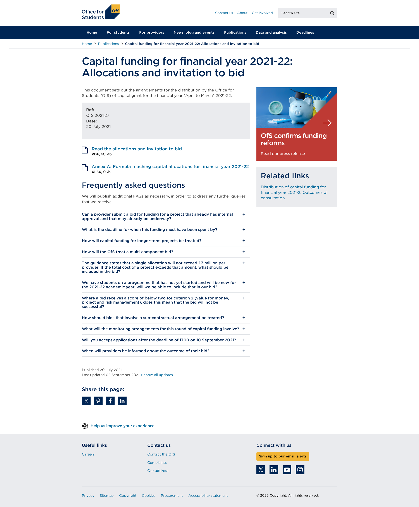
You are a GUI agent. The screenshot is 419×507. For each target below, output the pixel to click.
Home (92, 32)
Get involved (262, 13)
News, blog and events (194, 32)
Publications (235, 32)
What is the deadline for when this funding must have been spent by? (149, 229)
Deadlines (305, 32)
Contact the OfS (161, 454)
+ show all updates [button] (157, 375)
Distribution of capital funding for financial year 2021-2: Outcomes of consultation (294, 192)
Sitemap (107, 495)
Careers (88, 454)
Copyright (127, 495)
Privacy (88, 495)
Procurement (172, 495)
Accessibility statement (208, 495)
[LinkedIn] (274, 469)
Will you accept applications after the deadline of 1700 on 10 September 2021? (159, 340)
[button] (86, 401)
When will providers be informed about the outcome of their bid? (146, 351)
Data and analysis (271, 32)
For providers (151, 32)
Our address (157, 471)
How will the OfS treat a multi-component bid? (127, 251)
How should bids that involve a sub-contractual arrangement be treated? (153, 317)
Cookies (148, 495)
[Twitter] (260, 469)
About (242, 13)
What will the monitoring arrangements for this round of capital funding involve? (160, 329)
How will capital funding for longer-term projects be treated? (141, 240)
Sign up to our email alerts (283, 456)
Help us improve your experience (123, 425)
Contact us (224, 13)
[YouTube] (287, 469)
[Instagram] (300, 469)
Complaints (157, 463)
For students (118, 32)
